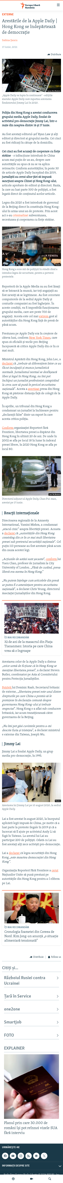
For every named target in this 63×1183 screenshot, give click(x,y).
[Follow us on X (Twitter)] (44, 1156)
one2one (12, 1009)
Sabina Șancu (9, 40)
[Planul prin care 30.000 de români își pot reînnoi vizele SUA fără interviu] (31, 1086)
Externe (8, 14)
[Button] (54, 54)
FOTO (9, 1035)
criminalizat (20, 215)
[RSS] (28, 1156)
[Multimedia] (32, 1179)
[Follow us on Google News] (36, 1156)
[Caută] (50, 1179)
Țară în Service (17, 996)
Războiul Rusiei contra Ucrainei (24, 981)
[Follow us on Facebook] (5, 1156)
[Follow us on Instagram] (21, 1156)
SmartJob (13, 1022)
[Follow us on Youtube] (13, 1156)
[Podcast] (13, 1179)
